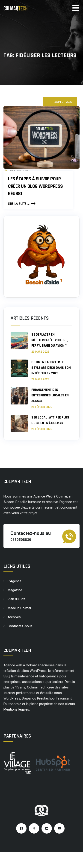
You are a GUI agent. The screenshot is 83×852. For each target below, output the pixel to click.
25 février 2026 (41, 407)
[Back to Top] (73, 844)
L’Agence (14, 581)
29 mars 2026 (40, 352)
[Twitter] (34, 828)
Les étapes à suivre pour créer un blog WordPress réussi (35, 186)
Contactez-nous (20, 626)
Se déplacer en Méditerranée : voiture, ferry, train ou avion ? (49, 340)
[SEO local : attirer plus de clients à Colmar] (19, 423)
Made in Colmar (19, 608)
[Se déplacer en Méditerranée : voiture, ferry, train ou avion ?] (19, 343)
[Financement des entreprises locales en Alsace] (19, 398)
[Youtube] (59, 828)
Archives (14, 617)
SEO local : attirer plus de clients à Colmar (50, 420)
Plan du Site (16, 599)
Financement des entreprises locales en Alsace (50, 395)
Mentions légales (16, 709)
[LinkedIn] (47, 828)
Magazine (15, 590)
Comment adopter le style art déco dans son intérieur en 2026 (51, 367)
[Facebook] (21, 828)
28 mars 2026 (40, 379)
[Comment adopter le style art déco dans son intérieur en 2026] (19, 370)
